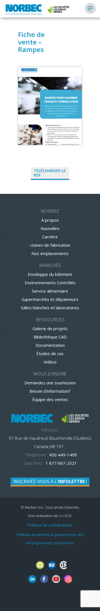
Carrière (50, 236)
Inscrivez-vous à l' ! (50, 481)
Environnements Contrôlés (50, 282)
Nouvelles (50, 228)
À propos (50, 220)
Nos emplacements (50, 253)
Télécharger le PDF (50, 173)
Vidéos (50, 362)
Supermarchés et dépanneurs (50, 299)
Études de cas (50, 353)
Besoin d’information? (50, 391)
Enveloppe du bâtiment (50, 274)
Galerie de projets (50, 328)
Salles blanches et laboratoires (50, 307)
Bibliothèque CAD (50, 337)
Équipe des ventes (50, 399)
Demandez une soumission (50, 382)
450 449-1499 (62, 454)
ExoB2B (65, 515)
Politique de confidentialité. (50, 525)
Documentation (50, 345)
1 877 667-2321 (61, 463)
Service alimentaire (50, 291)
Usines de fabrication (50, 245)
